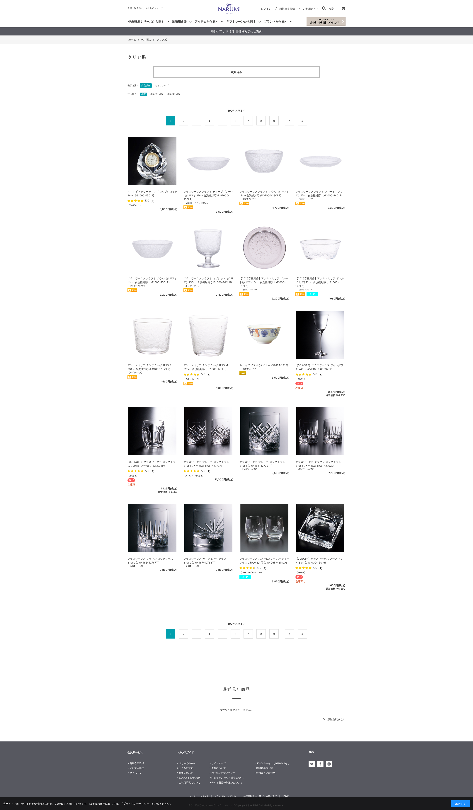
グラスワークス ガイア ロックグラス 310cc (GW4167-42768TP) (204, 560)
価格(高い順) (173, 94)
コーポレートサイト (199, 796)
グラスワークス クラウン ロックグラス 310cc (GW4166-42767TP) (150, 560)
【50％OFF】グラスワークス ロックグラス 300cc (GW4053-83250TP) (151, 463)
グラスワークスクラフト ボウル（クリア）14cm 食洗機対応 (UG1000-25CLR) (152, 280)
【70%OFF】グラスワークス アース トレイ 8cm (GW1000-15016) (319, 560)
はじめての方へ (187, 763)
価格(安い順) (156, 94)
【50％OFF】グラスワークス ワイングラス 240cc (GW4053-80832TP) (319, 367)
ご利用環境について (189, 782)
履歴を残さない (336, 719)
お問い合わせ (186, 772)
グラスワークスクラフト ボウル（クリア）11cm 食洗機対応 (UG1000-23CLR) (264, 193)
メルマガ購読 (137, 768)
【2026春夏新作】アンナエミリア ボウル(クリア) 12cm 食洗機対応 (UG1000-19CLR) (319, 282)
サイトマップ (218, 763)
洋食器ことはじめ (265, 772)
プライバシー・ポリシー (226, 796)
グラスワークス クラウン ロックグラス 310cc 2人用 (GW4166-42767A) (318, 463)
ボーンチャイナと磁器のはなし (273, 763)
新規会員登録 (287, 8)
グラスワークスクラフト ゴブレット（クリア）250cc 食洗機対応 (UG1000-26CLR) (208, 280)
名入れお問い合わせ (189, 777)
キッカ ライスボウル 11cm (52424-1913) (263, 365)
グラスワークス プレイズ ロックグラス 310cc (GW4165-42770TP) (262, 463)
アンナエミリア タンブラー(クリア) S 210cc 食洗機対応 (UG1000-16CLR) (149, 367)
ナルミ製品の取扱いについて (227, 782)
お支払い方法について (223, 772)
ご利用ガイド (311, 8)
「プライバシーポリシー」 (136, 803)
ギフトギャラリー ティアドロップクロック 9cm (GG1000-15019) (152, 193)
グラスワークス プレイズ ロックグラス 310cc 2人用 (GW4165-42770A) (206, 463)
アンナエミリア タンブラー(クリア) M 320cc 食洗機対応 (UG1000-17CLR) (205, 367)
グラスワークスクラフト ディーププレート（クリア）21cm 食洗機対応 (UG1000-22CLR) (208, 195)
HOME (285, 796)
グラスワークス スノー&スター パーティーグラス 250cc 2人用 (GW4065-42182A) (264, 560)
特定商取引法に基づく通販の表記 (260, 796)
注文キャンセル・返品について (228, 777)
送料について (218, 768)
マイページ (136, 772)
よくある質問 (186, 768)
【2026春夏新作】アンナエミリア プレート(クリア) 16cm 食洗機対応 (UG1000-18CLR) (263, 282)
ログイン (266, 8)
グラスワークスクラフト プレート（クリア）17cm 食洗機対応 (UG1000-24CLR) (319, 193)
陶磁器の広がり (264, 768)
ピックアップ (162, 85)
